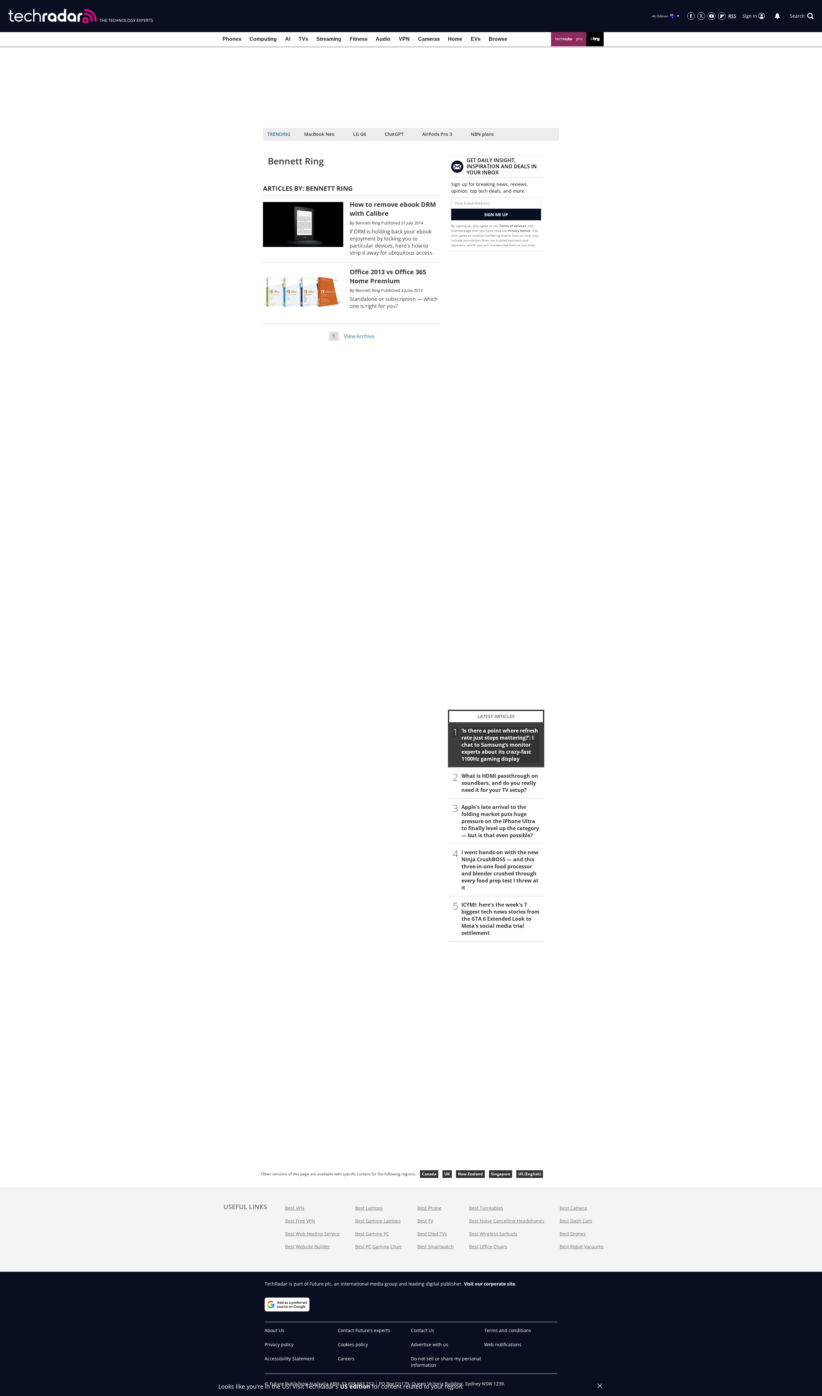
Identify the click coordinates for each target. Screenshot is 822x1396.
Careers (346, 1359)
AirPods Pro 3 (437, 134)
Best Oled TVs (432, 1234)
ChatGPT (394, 134)
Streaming (328, 39)
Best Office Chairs (488, 1246)
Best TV (425, 1221)
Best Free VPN (300, 1221)
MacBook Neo (319, 134)
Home (455, 39)
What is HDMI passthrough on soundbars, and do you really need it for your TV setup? (499, 783)
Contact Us (422, 1330)
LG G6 (359, 134)
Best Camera (573, 1208)
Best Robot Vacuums (582, 1246)
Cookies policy (353, 1344)
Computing (263, 39)
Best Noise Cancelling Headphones (506, 1221)
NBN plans (482, 134)
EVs (476, 39)
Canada (429, 1174)
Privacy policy (279, 1344)
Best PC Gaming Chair (378, 1246)
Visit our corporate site (489, 1284)
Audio (383, 39)
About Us (274, 1330)
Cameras (429, 39)
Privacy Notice (519, 230)
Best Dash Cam (576, 1221)
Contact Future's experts (364, 1330)
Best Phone (429, 1208)
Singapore (500, 1174)
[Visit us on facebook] (691, 16)
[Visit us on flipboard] (722, 16)
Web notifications (502, 1344)
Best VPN (294, 1208)
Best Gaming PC (372, 1234)
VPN (404, 39)
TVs (303, 39)
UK (447, 1174)
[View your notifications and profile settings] (777, 16)
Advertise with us (429, 1344)
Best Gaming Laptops (378, 1221)
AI (287, 39)
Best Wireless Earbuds (493, 1234)
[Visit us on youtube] (711, 16)
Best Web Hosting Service (312, 1234)
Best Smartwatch (435, 1246)
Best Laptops (369, 1208)
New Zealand (470, 1174)
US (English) (529, 1174)
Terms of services (513, 226)
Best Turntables (486, 1208)
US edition (355, 1386)
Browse (498, 39)
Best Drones (573, 1234)
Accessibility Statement (289, 1359)
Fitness (359, 39)
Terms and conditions (507, 1330)
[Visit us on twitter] (701, 16)
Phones (232, 39)
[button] (802, 16)
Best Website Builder (307, 1246)
